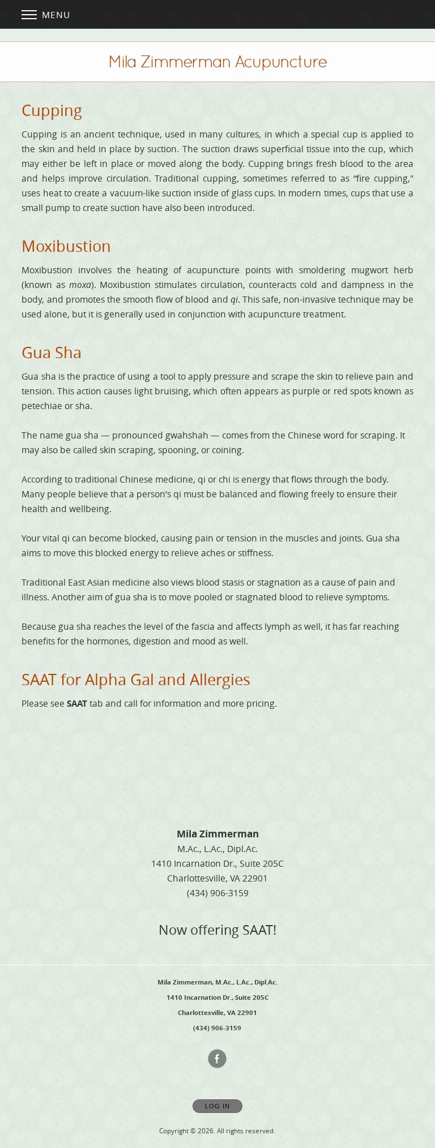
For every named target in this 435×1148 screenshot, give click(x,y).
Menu (54, 14)
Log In (217, 1106)
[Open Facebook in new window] (217, 1059)
